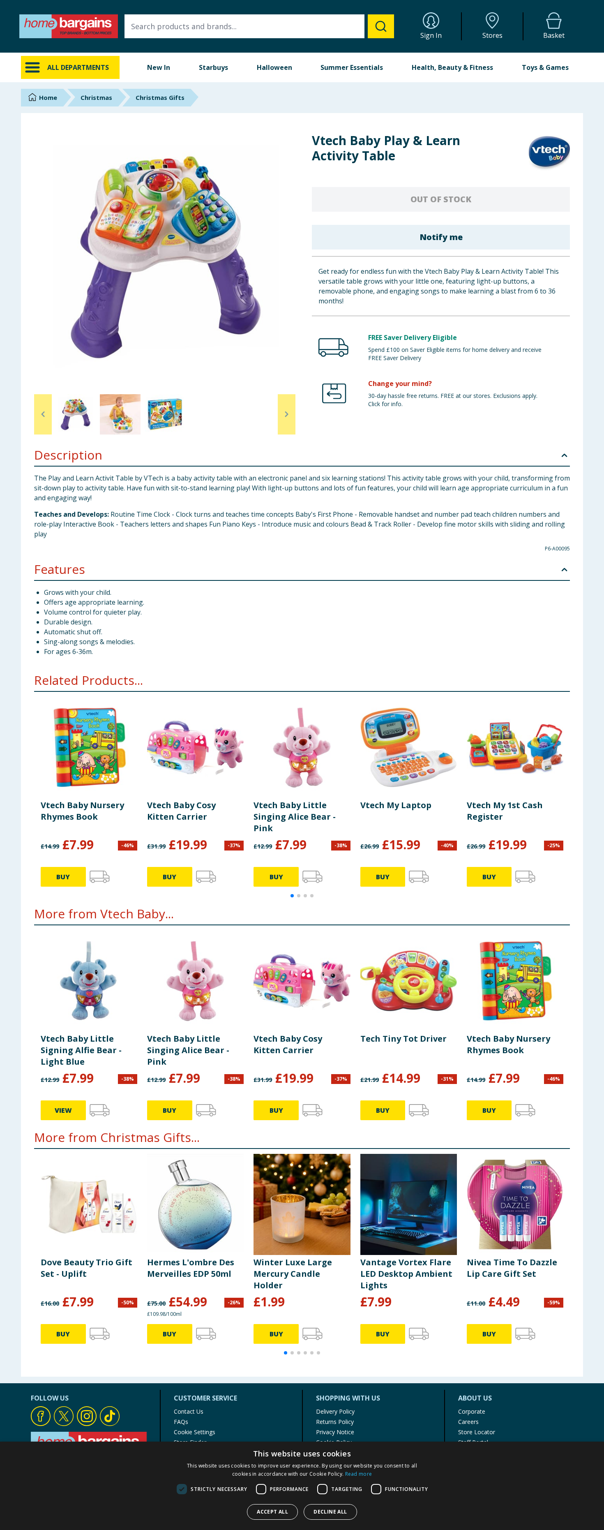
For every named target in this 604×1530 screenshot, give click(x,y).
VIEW (63, 1110)
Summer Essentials (351, 67)
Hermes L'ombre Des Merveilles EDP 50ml (190, 1268)
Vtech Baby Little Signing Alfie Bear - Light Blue (81, 1050)
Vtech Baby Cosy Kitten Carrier (181, 811)
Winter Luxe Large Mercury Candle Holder (293, 1274)
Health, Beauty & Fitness (452, 67)
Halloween (274, 67)
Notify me (441, 237)
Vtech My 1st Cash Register (505, 811)
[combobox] (259, 26)
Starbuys (213, 67)
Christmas (96, 97)
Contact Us (188, 1411)
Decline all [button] (330, 1511)
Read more (358, 1473)
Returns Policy (335, 1422)
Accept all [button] (272, 1511)
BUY (63, 876)
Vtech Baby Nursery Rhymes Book (82, 811)
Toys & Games (545, 67)
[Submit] (381, 26)
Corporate (471, 1411)
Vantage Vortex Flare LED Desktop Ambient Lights (406, 1274)
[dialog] (302, 1486)
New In (158, 67)
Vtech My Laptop (395, 805)
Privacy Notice (335, 1432)
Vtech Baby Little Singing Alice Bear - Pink (295, 817)
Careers (468, 1422)
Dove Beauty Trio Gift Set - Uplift (86, 1268)
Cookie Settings (194, 1432)
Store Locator (476, 1432)
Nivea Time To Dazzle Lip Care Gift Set (512, 1268)
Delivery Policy (335, 1411)
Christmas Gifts (160, 97)
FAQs (181, 1422)
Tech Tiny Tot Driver (403, 1038)
